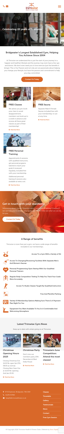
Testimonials (48, 405)
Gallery (46, 400)
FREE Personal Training (16, 152)
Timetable (47, 396)
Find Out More (15, 130)
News (45, 409)
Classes (46, 392)
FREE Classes (15, 104)
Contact (46, 413)
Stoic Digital (54, 429)
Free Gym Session (50, 417)
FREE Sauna (44, 104)
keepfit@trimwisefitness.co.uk (15, 398)
